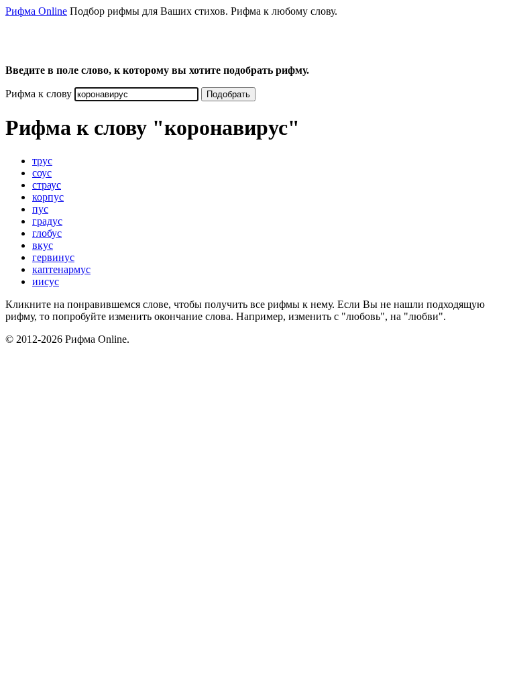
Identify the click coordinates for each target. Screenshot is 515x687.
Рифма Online (36, 11)
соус (42, 172)
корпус (48, 197)
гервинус (53, 257)
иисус (45, 281)
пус (40, 209)
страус (46, 185)
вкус (42, 245)
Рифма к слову (38, 93)
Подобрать (228, 94)
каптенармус (61, 269)
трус (42, 160)
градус (47, 221)
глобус (47, 233)
